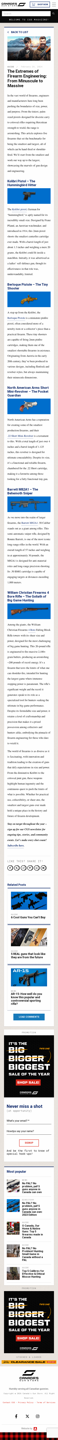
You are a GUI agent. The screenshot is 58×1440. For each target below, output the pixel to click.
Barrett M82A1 (29, 523)
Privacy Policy (26, 1402)
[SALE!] (29, 1066)
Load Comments (29, 1017)
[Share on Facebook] (10, 868)
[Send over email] (44, 868)
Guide (10, 66)
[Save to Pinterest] (30, 868)
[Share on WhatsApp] (37, 868)
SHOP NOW (42, 4)
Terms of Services (46, 1402)
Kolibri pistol (19, 209)
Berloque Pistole (16, 318)
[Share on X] (17, 868)
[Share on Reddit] (24, 868)
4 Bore (31, 630)
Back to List (19, 32)
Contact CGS (9, 1402)
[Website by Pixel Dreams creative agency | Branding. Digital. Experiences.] (35, 1428)
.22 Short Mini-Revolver (20, 436)
